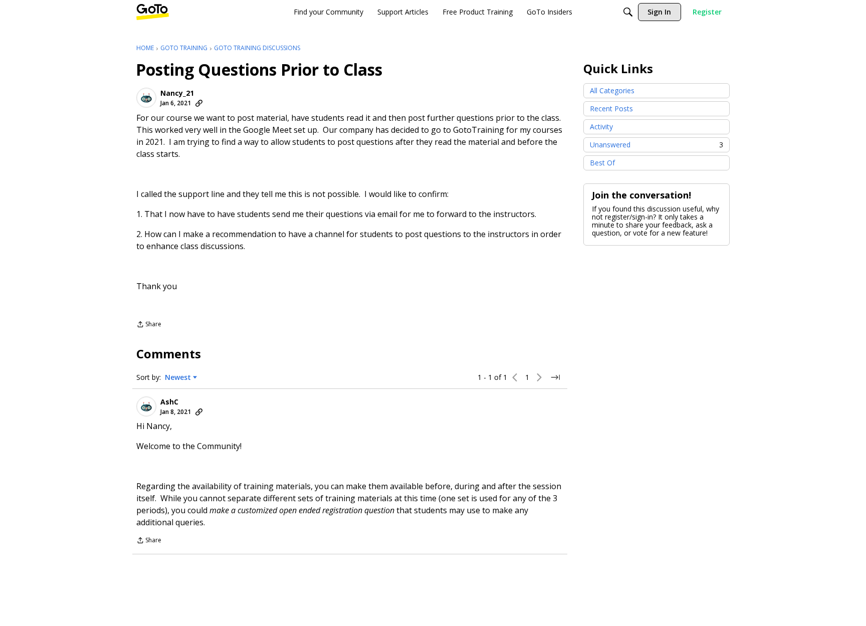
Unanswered (656, 144)
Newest (178, 377)
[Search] (628, 12)
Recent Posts (611, 108)
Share (148, 325)
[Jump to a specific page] (555, 377)
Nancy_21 (177, 93)
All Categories (612, 90)
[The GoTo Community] (152, 12)
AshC (169, 401)
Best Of (602, 162)
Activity (601, 126)
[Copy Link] (199, 103)
